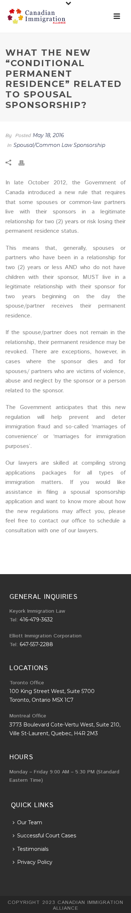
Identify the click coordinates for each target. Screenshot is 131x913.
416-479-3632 (36, 619)
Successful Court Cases (46, 835)
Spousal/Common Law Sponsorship (59, 145)
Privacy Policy (34, 862)
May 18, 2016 (48, 135)
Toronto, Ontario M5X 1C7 (41, 700)
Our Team (29, 822)
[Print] (25, 163)
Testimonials (32, 849)
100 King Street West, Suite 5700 (52, 691)
